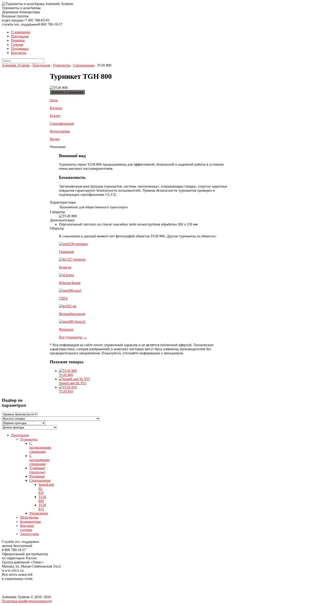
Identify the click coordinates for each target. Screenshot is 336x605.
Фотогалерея (60, 131)
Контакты (18, 53)
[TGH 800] (68, 371)
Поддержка (20, 48)
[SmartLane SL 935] (74, 379)
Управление (38, 513)
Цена (54, 100)
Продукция (20, 36)
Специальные (83, 65)
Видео (55, 139)
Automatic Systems (16, 65)
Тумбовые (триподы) (37, 470)
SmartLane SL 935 (72, 383)
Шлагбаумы (29, 517)
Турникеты (61, 65)
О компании (20, 32)
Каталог (56, 108)
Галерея (17, 44)
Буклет (55, 116)
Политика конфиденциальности (27, 601)
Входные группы (27, 528)
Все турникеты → (73, 337)
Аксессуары (29, 534)
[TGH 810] (68, 387)
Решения (18, 40)
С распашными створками (39, 460)
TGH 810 (66, 391)
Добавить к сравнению (67, 92)
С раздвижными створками (40, 447)
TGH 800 (66, 375)
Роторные (37, 476)
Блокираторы (30, 521)
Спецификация (62, 123)
